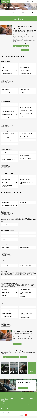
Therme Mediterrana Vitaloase (5, 82)
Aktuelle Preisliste (17, 344)
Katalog (20, 399)
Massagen (24, 30)
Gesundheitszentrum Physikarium (6, 79)
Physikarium (17, 46)
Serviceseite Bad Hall (13, 399)
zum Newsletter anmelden (23, 388)
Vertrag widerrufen (31, 404)
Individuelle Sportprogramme (17, 36)
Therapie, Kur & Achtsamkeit (26, 1)
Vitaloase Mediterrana (24, 46)
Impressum (30, 399)
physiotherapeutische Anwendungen (28, 36)
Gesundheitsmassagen (30, 30)
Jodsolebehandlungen (21, 31)
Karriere (33, 1)
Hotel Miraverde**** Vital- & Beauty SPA (7, 81)
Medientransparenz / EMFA (32, 403)
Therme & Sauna (12, 1)
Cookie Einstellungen (32, 405)
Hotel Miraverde (18, 1)
